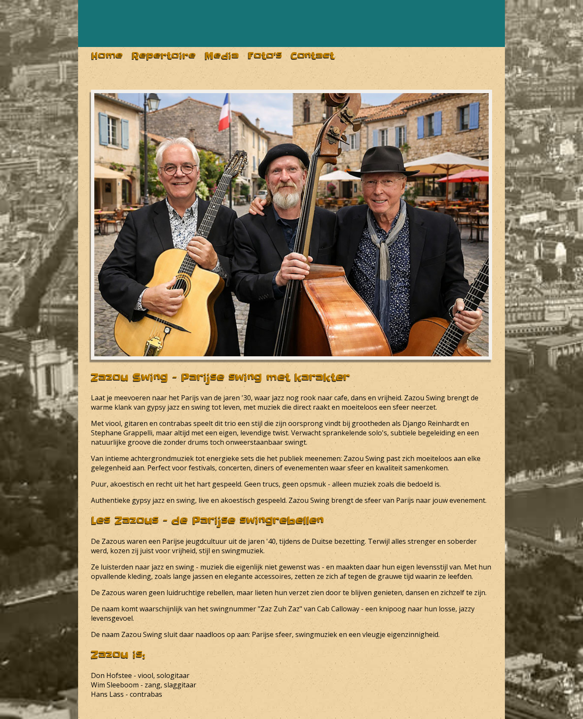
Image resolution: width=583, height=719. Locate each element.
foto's (265, 55)
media (221, 55)
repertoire (163, 55)
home (107, 55)
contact (313, 55)
